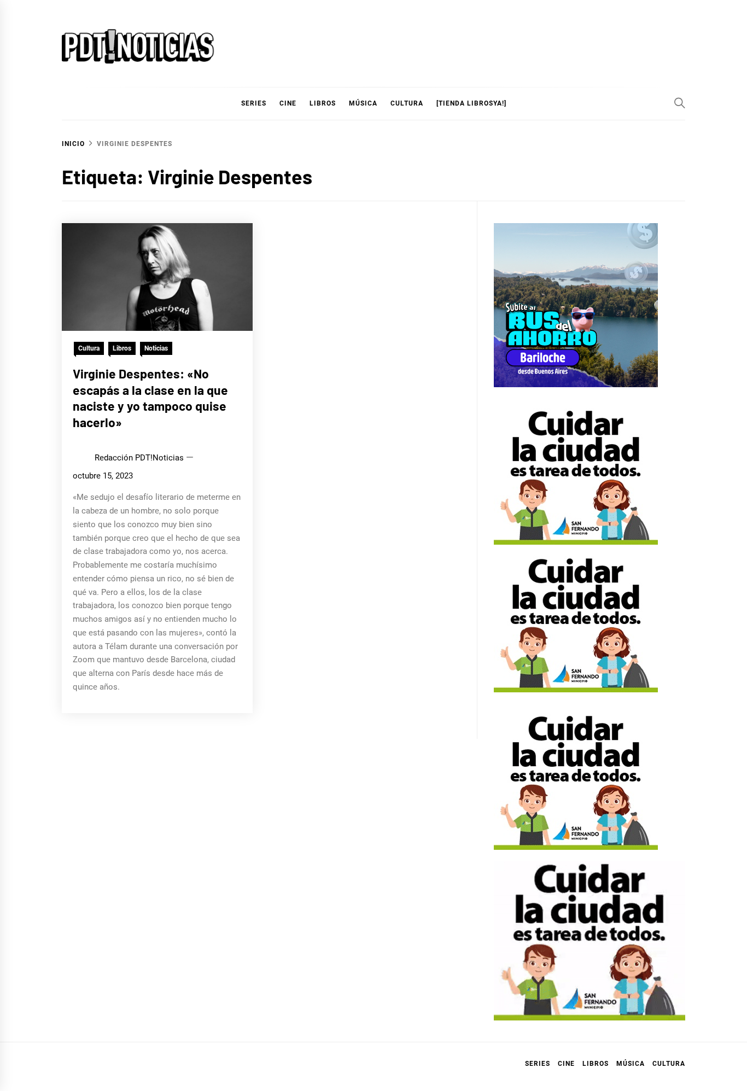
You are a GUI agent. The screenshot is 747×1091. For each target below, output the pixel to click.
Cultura (406, 103)
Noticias (156, 348)
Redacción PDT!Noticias (139, 458)
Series (537, 1063)
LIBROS (323, 103)
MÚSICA (363, 103)
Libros (122, 348)
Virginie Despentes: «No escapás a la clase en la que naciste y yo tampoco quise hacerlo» (150, 398)
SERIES (253, 103)
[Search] (679, 102)
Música (630, 1063)
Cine (287, 103)
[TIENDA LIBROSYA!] (471, 103)
